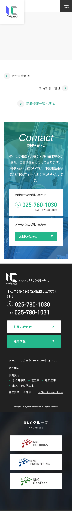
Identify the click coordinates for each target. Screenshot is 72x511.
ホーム (13, 360)
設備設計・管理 (49, 88)
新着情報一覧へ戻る (40, 103)
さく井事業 (19, 380)
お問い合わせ (28, 236)
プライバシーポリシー (50, 392)
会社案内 (14, 368)
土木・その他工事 (23, 385)
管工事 (35, 380)
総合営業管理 (21, 76)
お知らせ (28, 392)
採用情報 (20, 341)
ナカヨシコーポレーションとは (39, 360)
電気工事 (50, 380)
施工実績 (14, 392)
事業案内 (14, 375)
